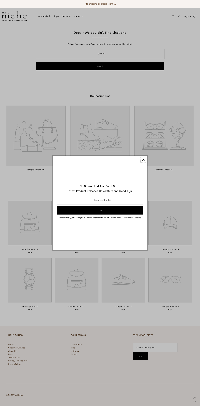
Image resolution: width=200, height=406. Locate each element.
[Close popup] (143, 159)
